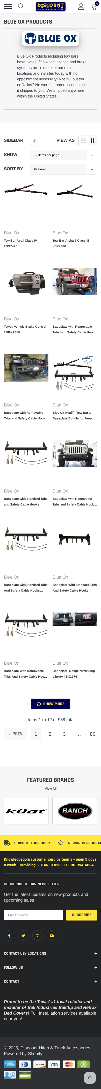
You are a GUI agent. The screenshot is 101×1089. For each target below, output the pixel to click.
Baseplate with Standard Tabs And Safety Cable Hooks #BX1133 (26, 588)
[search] (21, 6)
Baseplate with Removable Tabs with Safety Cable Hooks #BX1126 (74, 330)
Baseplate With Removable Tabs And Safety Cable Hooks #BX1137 (26, 674)
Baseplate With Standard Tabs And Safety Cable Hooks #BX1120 (75, 588)
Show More (53, 704)
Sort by (13, 168)
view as (65, 140)
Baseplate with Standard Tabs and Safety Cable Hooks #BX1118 (26, 502)
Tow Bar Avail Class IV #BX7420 (20, 243)
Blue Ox (11, 233)
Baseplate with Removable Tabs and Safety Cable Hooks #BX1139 (25, 416)
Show (10, 154)
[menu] (8, 6)
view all (50, 788)
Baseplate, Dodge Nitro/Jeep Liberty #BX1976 (74, 673)
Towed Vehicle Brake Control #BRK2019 (25, 329)
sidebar (13, 140)
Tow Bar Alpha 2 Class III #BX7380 (71, 243)
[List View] (84, 141)
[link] (26, 204)
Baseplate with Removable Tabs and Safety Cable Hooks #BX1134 (74, 502)
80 (93, 734)
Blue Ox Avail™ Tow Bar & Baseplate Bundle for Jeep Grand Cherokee (72, 416)
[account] (81, 6)
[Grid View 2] (93, 141)
